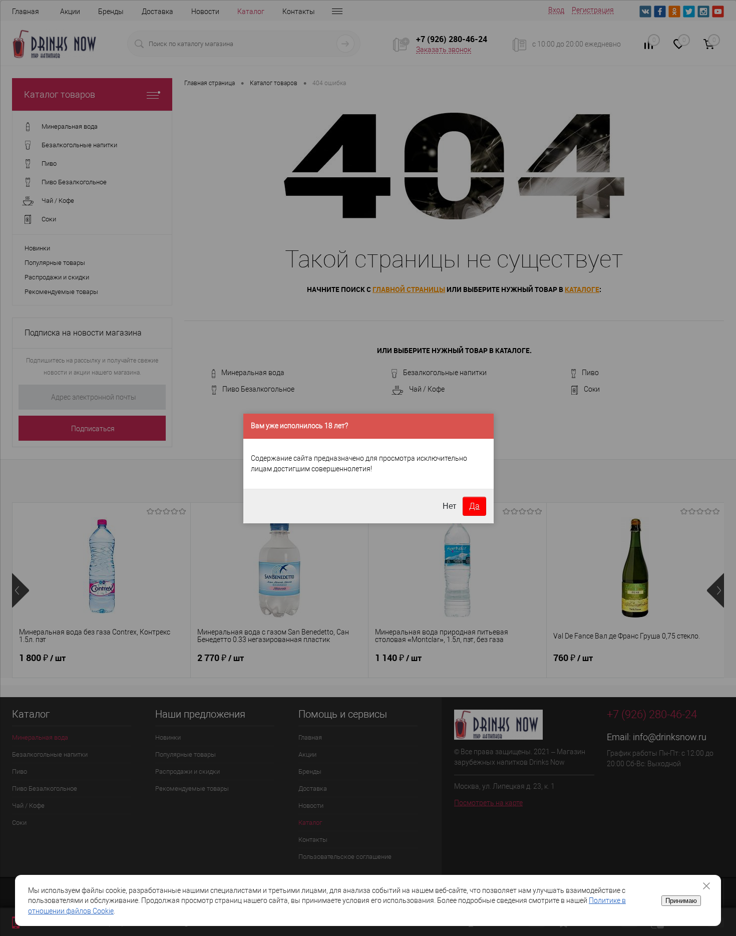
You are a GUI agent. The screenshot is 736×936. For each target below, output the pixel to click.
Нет (449, 506)
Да (474, 506)
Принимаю (681, 900)
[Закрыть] (710, 886)
